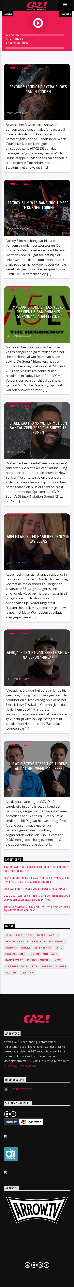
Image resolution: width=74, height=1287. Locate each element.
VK (32, 972)
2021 (29, 935)
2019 (8, 935)
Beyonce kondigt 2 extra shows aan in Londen (38, 89)
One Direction (16, 966)
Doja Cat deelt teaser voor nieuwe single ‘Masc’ (35, 889)
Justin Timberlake (43, 954)
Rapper (46, 966)
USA (23, 972)
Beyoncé (38, 941)
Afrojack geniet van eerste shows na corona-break (38, 655)
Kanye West (14, 960)
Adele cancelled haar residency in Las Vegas (38, 539)
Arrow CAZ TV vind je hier (20, 1065)
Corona (11, 947)
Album (54, 935)
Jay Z (59, 947)
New (57, 960)
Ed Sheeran (43, 947)
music (31, 960)
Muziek (45, 960)
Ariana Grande (16, 941)
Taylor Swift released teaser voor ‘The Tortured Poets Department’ (36, 869)
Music (14, 67)
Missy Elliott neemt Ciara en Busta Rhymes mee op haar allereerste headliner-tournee (37, 880)
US (15, 972)
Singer (61, 966)
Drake (25, 947)
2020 (19, 935)
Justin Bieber (15, 954)
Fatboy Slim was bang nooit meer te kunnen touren (38, 205)
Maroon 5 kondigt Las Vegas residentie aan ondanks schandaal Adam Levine (38, 312)
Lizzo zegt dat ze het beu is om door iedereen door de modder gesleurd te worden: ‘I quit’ (37, 897)
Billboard (57, 941)
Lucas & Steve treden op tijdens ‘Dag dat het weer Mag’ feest (38, 766)
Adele (41, 935)
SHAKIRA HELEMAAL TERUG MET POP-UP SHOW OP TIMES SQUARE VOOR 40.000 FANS (37, 908)
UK (7, 972)
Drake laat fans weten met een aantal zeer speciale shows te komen (38, 428)
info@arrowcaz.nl (21, 1089)
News (25, 67)
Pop (34, 966)
